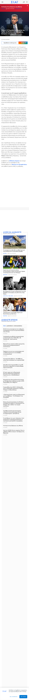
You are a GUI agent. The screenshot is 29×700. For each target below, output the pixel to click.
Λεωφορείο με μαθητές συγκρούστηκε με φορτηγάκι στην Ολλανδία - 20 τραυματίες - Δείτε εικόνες (13, 338)
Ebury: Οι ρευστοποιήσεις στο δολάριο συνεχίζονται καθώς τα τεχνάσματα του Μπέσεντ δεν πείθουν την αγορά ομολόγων (13, 404)
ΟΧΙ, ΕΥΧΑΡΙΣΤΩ (13, 696)
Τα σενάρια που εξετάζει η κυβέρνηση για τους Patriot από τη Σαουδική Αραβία (14, 251)
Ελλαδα (3, 8)
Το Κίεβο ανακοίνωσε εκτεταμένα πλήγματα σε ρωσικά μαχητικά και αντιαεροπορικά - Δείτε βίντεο (12, 412)
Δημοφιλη (10, 325)
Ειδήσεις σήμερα (14, 160)
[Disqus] (14, 188)
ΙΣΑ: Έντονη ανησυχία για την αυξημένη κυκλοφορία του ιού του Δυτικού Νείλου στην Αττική (13, 330)
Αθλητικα (5, 274)
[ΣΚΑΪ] (14, 2)
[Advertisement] (14, 221)
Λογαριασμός (27, 2)
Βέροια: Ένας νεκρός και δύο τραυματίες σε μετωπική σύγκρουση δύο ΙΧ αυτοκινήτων (13, 345)
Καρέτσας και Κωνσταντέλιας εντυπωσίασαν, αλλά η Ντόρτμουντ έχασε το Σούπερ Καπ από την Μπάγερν (14, 271)
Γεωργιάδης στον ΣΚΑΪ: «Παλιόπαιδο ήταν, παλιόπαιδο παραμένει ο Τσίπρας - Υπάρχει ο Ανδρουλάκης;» (13, 388)
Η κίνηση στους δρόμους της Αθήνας (11, 6)
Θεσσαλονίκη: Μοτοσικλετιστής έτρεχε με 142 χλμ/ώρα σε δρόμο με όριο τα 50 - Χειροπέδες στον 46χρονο (13, 381)
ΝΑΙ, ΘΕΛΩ (23, 696)
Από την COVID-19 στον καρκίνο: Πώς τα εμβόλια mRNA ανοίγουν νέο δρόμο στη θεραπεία (13, 432)
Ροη (4, 325)
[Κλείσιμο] (27, 5)
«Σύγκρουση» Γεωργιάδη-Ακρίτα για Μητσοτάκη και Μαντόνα (12, 313)
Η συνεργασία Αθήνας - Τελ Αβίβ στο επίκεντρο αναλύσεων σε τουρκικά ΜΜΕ (13, 359)
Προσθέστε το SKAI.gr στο (14, 42)
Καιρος (24, 2)
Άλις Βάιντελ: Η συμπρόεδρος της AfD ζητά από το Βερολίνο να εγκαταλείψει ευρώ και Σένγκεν (13, 366)
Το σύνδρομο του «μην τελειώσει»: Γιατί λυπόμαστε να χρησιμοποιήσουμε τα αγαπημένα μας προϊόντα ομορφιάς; (13, 419)
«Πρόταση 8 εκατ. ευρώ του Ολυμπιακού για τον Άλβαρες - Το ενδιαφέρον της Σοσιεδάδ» (14, 396)
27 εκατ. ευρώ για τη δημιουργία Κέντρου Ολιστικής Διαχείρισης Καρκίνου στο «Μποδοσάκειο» (11, 374)
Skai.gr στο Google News (19, 164)
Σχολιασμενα (18, 325)
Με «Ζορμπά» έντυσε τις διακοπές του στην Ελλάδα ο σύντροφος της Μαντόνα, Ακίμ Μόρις (14, 293)
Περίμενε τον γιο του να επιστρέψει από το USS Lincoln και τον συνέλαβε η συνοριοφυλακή (13, 353)
